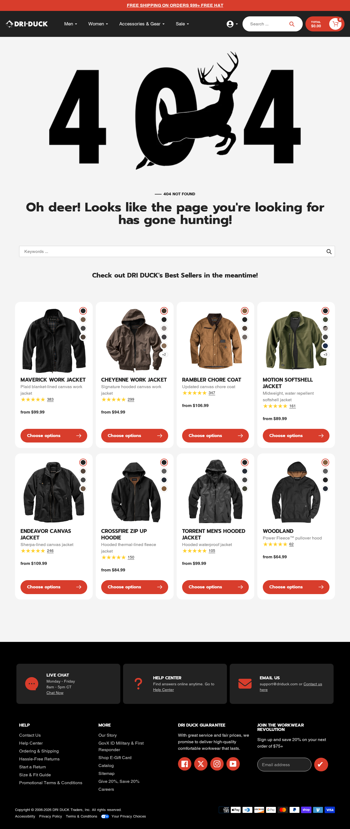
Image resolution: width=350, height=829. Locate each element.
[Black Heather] (325, 328)
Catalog (106, 765)
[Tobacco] (83, 337)
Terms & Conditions (81, 816)
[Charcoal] (83, 328)
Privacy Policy (50, 816)
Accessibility (25, 816)
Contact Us (30, 735)
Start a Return (32, 766)
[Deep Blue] (325, 345)
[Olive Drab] (325, 319)
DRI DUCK (60, 810)
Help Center (163, 690)
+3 (325, 354)
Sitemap (106, 773)
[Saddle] (244, 310)
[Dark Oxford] (164, 471)
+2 (164, 354)
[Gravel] (164, 328)
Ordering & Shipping (39, 751)
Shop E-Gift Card (115, 757)
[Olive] (244, 488)
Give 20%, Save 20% (118, 781)
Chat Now (54, 693)
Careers (106, 789)
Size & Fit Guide (35, 774)
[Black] (83, 310)
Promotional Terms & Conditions (50, 782)
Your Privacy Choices (129, 816)
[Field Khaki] (83, 319)
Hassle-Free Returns (39, 759)
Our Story (107, 735)
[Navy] (164, 479)
